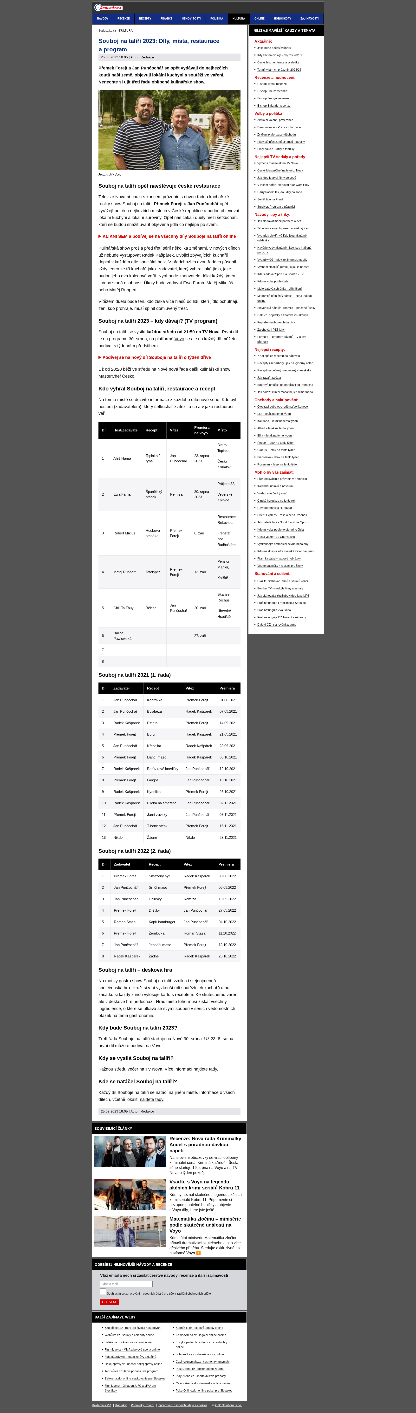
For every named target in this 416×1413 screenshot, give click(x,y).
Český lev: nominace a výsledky (278, 62)
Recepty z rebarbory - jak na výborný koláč (285, 363)
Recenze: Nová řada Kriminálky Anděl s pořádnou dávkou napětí (205, 1144)
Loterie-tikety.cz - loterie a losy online (200, 1354)
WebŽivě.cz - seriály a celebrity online (129, 1335)
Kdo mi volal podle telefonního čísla (280, 529)
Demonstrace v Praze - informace (279, 127)
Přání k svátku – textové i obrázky (279, 558)
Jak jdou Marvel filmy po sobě (276, 177)
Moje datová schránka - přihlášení (279, 288)
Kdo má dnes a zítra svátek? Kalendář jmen (285, 551)
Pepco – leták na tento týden (275, 442)
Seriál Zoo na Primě (270, 199)
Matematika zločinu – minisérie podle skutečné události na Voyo (205, 1225)
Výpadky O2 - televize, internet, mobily (282, 259)
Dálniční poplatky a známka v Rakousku (283, 315)
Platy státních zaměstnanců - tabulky (281, 141)
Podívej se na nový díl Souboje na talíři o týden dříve (157, 357)
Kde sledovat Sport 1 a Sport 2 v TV (280, 274)
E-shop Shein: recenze (272, 91)
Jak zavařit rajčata (269, 377)
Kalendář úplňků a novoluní (275, 486)
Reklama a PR (101, 1405)
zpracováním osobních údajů (144, 1293)
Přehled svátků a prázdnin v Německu (282, 479)
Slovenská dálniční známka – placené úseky (286, 308)
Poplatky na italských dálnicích (277, 322)
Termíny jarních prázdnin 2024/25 (279, 69)
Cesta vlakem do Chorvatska (276, 537)
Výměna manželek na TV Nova (277, 163)
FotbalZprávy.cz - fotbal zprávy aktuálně (130, 1356)
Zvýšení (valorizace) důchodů (276, 134)
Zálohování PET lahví (271, 329)
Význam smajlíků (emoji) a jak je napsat (283, 267)
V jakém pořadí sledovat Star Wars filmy (283, 185)
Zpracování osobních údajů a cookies (182, 1405)
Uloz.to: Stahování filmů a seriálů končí (282, 581)
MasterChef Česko (116, 376)
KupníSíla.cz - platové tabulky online (199, 1328)
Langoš (153, 780)
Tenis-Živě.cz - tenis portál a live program (131, 1371)
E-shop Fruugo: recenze (273, 98)
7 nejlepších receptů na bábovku (278, 356)
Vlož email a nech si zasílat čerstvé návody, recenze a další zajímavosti (164, 1275)
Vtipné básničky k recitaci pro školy (280, 565)
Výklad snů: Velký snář (272, 493)
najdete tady (205, 1069)
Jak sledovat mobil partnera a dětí (279, 221)
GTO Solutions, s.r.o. (228, 1405)
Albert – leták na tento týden (275, 428)
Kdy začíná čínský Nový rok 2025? (279, 55)
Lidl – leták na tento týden (274, 414)
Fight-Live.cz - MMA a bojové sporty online (132, 1349)
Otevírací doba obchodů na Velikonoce (282, 406)
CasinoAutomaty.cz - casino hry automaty (202, 1361)
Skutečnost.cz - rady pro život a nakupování (133, 1328)
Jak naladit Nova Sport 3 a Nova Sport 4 (283, 522)
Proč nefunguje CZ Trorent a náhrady (281, 617)
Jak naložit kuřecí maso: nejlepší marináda (285, 392)
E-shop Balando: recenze (274, 105)
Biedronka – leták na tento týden (278, 457)
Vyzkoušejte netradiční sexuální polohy (282, 544)
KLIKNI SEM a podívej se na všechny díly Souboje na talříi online (169, 236)
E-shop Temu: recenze (272, 84)
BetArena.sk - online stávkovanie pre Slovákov (135, 1378)
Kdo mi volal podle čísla (272, 281)
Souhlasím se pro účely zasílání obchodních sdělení (160, 1293)
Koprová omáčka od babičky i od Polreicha (285, 385)
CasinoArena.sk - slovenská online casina (203, 1383)
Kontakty (121, 1405)
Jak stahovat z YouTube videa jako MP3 (283, 595)
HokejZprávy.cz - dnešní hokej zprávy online (133, 1364)
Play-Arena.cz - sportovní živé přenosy (201, 1376)
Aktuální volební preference (275, 120)
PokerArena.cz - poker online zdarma (200, 1369)
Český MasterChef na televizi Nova (280, 170)
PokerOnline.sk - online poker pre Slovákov (204, 1390)
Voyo (179, 338)
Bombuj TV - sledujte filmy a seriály (280, 588)
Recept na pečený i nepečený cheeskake (284, 370)
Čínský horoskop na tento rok (276, 500)
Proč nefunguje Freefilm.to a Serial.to (281, 603)
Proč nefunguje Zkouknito (274, 610)
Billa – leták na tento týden (274, 435)
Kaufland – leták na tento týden (277, 421)
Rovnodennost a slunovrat (274, 508)
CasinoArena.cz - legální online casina (201, 1335)
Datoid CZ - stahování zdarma (276, 624)
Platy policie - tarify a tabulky (275, 149)
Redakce (147, 57)
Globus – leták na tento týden (276, 450)
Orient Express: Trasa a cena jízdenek (282, 515)
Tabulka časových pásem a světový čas (283, 228)
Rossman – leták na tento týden (278, 464)
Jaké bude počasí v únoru (274, 48)
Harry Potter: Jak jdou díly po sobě (279, 192)
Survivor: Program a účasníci (276, 206)
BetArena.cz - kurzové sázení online (128, 1342)
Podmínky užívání (142, 1405)
